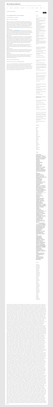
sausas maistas (10, 351)
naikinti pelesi (17, 357)
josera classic (27, 326)
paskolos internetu (43, 332)
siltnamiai (10, 332)
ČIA (18, 59)
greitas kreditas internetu (23, 333)
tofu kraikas (19, 342)
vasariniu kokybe (13, 366)
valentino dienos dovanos (40, 360)
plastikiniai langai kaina (38, 193)
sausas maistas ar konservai (31, 334)
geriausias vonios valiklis (9, 324)
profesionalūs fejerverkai (9, 352)
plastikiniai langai (44, 192)
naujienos (43, 343)
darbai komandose (39, 161)
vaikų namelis (37, 353)
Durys (36, 132)
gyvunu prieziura (42, 342)
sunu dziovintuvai (26, 341)
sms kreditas (36, 371)
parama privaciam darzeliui (15, 330)
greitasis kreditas (13, 333)
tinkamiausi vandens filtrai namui (20, 308)
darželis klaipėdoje (40, 361)
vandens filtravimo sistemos (24, 307)
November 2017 (38, 280)
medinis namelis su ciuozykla (24, 334)
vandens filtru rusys (42, 315)
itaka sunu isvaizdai (24, 344)
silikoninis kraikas (11, 342)
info (32, 382)
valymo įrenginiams (32, 358)
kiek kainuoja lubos (34, 331)
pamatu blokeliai (12, 66)
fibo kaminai (10, 65)
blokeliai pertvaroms (21, 64)
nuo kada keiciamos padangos (15, 337)
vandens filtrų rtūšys (31, 309)
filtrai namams (8, 308)
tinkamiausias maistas (30, 347)
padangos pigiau (42, 336)
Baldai (37, 129)
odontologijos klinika (21, 340)
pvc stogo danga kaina (27, 67)
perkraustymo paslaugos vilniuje (10, 340)
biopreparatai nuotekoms (34, 355)
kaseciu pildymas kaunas (26, 358)
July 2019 (37, 277)
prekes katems (30, 345)
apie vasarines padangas (19, 370)
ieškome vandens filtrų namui (42, 308)
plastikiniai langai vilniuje (38, 194)
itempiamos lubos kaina (22, 331)
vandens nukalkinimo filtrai (31, 312)
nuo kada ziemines (27, 328)
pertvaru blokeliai (26, 66)
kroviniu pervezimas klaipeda (26, 395)
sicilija (44, 371)
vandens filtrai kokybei (13, 308)
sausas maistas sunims (24, 342)
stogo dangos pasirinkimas (11, 69)
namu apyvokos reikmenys (32, 327)
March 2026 (37, 264)
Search (37, 11)
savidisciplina (39, 212)
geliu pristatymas (17, 360)
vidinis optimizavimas (32, 332)
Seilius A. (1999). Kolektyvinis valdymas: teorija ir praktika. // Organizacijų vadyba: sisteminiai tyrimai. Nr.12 (40, 217)
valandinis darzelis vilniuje (38, 340)
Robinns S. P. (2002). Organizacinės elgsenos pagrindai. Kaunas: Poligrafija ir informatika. (40, 199)
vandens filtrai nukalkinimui (38, 305)
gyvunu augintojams (11, 383)
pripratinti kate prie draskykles (17, 334)
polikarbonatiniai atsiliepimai (41, 346)
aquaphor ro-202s (29, 317)
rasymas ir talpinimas (40, 364)
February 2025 (38, 266)
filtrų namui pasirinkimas (31, 307)
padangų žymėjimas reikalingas (34, 324)
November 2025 (38, 265)
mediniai (26, 393)
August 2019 (37, 276)
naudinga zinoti (27, 366)
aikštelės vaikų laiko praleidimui (14, 322)
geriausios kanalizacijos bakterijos (38, 329)
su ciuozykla (24, 354)
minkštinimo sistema (23, 305)
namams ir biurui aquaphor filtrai (40, 316)
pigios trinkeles (10, 67)
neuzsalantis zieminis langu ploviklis (11, 336)
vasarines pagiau (18, 368)
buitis (36, 327)
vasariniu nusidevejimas (14, 369)
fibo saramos (13, 65)
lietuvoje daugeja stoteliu (27, 324)
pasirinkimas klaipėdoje (16, 402)
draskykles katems (11, 334)
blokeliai (17, 39)
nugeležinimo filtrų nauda (34, 311)
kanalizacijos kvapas (9, 349)
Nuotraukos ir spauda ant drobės (40, 62)
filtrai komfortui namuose (37, 307)
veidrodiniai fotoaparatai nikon (23, 372)
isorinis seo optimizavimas (13, 327)
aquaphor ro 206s (44, 318)
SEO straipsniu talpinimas (10, 304)
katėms (13, 343)
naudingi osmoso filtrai (11, 307)
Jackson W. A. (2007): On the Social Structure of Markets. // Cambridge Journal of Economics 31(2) (41, 178)
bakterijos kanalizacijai (9, 328)
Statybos (16, 63)
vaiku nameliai (21, 354)
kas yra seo (10, 320)
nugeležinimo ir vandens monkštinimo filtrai (23, 312)
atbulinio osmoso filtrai (14, 306)
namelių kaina (33, 393)
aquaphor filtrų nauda (10, 315)
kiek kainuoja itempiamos (29, 331)
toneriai (16, 358)
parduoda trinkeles (21, 66)
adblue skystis (44, 329)
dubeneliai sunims (21, 341)
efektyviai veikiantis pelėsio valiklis (12, 326)
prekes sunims (34, 345)
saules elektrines (38, 209)
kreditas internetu (35, 333)
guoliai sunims (17, 341)
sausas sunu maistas (39, 345)
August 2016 (37, 287)
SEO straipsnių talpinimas (13, 4)
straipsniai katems (20, 332)
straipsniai (10, 348)
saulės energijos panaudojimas (41, 211)
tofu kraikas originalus (11, 339)
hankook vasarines (32, 366)
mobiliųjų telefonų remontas (20, 323)
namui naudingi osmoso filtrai (38, 306)
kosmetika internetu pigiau (33, 360)
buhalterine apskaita (9, 330)
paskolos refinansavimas (40, 333)
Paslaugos (37, 138)
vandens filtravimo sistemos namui (28, 308)
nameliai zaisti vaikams (41, 357)
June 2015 (37, 294)
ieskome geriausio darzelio (32, 330)
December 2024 (38, 267)
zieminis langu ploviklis (18, 336)
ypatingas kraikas (12, 346)
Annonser (37, 127)
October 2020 (37, 274)
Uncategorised (38, 147)
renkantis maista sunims (31, 372)
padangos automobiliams (29, 363)
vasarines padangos (32, 336)
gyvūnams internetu (22, 351)
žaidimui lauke (12, 354)
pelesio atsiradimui (34, 370)
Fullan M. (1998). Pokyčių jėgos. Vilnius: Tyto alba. (41, 168)
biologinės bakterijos (41, 348)
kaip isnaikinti (40, 356)
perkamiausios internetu (28, 351)
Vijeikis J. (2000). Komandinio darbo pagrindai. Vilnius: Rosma (40, 241)
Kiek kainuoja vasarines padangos (18, 338)
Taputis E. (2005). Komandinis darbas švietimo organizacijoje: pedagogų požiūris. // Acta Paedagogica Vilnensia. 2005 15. (41, 230)
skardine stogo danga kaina (25, 68)
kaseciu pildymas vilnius (20, 358)
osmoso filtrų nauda (42, 304)
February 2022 (38, 270)
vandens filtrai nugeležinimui (40, 311)
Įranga (37, 135)
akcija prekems (16, 346)
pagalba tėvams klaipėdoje (26, 361)
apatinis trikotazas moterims (18, 401)
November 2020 (38, 273)
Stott (40, 224)
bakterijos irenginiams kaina (26, 396)
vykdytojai (42, 244)
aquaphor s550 (16, 318)
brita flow (19, 353)
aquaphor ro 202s (39, 318)
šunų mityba (38, 390)
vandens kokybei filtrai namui (16, 309)
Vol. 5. (37, 244)
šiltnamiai (8, 350)
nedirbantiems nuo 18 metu (31, 371)
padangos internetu (18, 335)
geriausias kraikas (34, 351)
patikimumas (24, 359)
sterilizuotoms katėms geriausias (28, 323)
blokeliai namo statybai (11, 64)
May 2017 (37, 282)
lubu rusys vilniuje (42, 331)
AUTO (36, 128)
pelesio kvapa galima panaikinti (22, 319)
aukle (40, 362)
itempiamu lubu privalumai (43, 330)
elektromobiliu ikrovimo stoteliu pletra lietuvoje (18, 324)
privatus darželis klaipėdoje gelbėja (33, 361)
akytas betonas (22, 63)
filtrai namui (26, 348)
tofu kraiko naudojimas (21, 343)
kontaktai (38, 343)
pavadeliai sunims (26, 345)
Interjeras (37, 134)
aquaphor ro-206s (43, 317)
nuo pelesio (38, 362)
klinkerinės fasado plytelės (19, 65)
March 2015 (37, 297)
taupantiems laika (33, 365)
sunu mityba (28, 344)
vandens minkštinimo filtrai (27, 311)
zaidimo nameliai (9, 398)
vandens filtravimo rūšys (28, 304)
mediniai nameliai (33, 353)
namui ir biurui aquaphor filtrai (31, 316)
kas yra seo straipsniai (39, 326)
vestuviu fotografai (9, 359)
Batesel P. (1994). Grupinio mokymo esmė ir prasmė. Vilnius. (41, 158)
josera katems (43, 340)
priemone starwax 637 (40, 355)
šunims (11, 343)
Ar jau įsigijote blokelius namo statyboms (15, 15)
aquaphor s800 (8, 316)
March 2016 (37, 288)
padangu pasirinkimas (31, 337)
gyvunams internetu (36, 344)
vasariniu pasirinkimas (41, 366)
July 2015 (37, 293)
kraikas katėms (18, 351)
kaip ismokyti (8, 346)
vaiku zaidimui (26, 329)
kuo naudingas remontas (24, 325)
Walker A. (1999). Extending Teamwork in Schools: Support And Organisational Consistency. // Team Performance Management (41, 252)
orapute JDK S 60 (28, 359)
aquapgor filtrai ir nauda (21, 315)
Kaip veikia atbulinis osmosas (39, 55)
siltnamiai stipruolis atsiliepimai (33, 328)
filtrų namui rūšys (17, 310)
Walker (44, 246)
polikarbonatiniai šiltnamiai (30, 346)
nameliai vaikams (9, 354)
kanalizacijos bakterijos (14, 349)
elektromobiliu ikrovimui (25, 339)
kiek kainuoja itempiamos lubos (15, 331)
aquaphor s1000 (26, 316)
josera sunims (8, 341)
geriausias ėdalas (40, 347)
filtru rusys (22, 352)
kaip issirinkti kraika (29, 350)
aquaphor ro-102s (17, 316)
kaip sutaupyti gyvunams (32, 342)
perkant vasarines (29, 369)
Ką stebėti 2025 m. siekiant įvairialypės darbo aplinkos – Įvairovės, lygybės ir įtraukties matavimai (40, 48)
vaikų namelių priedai (22, 398)
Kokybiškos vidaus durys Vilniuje (40, 79)
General (37, 133)
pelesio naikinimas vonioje (36, 356)
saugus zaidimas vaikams (15, 328)
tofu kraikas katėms (28, 353)
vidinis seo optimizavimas (19, 327)
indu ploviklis (38, 359)
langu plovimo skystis (23, 336)
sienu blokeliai (16, 68)
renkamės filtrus (25, 347)
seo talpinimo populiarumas (21, 364)
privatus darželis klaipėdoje (17, 362)
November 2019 (38, 275)
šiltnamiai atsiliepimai (9, 347)
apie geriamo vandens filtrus (24, 306)
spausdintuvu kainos (43, 358)
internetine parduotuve (9, 345)
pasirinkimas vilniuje (26, 330)
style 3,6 (16, 353)
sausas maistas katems (39, 341)
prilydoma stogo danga (21, 67)
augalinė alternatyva (30, 343)
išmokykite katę (42, 339)
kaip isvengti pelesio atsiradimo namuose (24, 321)
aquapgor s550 (21, 316)
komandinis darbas (39, 183)
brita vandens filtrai (39, 349)
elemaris (21, 353)
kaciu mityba (38, 339)
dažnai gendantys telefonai (41, 323)
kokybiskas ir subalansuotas (15, 345)
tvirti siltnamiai (35, 346)
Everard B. (39, 166)
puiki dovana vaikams (40, 321)
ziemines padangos (38, 336)
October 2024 (37, 268)
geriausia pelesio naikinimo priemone (41, 370)
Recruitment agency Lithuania (40, 354)
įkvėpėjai (38, 259)
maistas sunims (18, 350)
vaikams (38, 327)
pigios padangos (33, 335)
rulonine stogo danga (11, 68)
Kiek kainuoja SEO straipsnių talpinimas (41, 109)
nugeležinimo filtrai (16, 319)
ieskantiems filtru (23, 348)
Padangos (37, 137)
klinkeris (31, 356)
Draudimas (37, 131)
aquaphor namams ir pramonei (35, 314)
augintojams (43, 347)
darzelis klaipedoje (20, 361)
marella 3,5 (11, 353)
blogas (7, 348)
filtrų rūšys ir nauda (28, 305)
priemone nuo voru (28, 319)
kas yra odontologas (33, 352)
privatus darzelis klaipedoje (11, 363)
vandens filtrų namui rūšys (10, 309)
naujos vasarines (42, 365)
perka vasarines (36, 366)
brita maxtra (23, 392)
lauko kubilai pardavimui (34, 319)
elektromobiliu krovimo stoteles (34, 379)
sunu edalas (33, 340)
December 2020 (38, 272)
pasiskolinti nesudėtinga (38, 332)
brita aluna (44, 352)
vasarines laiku (24, 365)
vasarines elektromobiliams (10, 367)
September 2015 (38, 291)
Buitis (36, 130)
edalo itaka (20, 344)
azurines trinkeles (27, 63)
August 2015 (37, 292)
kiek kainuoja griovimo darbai (22, 357)
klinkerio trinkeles (28, 355)
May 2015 (37, 295)
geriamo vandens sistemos (42, 312)
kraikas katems (14, 352)
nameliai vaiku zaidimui (40, 394)
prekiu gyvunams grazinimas (18, 339)
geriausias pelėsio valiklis (9, 321)
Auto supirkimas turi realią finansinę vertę (41, 112)
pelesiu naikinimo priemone (12, 357)
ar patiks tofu (25, 343)
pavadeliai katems (21, 345)
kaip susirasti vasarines (43, 369)
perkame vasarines (13, 370)
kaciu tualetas (34, 341)
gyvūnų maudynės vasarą (42, 350)
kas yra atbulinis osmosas (31, 306)
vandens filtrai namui (43, 307)
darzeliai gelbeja (21, 330)
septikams (36, 358)
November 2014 (38, 299)
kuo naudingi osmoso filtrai (17, 307)
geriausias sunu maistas (23, 350)
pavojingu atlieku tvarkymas (16, 400)
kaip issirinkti (24, 346)
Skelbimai (14, 63)
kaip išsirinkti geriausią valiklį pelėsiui (33, 321)
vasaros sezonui (24, 369)
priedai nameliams (15, 393)
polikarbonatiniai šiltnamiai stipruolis (42, 328)
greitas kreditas (18, 333)
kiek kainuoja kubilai (35, 323)
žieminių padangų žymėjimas (21, 304)
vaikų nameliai (19, 393)
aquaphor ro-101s (13, 316)
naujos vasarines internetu (24, 368)
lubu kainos (38, 331)
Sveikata (37, 145)
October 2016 (37, 286)
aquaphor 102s (35, 318)
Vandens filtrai (38, 149)
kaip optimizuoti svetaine (25, 327)
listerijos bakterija (15, 329)
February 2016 (38, 289)
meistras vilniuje (16, 340)
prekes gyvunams (37, 342)
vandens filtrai (36, 312)
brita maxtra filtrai (39, 352)
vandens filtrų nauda (43, 305)
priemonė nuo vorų (40, 319)
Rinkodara (37, 140)
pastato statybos (16, 30)
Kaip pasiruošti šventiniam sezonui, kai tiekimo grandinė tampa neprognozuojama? (41, 24)
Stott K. (44, 224)
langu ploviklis (28, 336)
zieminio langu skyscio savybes (21, 329)
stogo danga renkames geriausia (26, 356)
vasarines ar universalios (34, 364)
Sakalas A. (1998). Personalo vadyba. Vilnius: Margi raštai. (41, 206)
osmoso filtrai (38, 304)
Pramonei (37, 139)
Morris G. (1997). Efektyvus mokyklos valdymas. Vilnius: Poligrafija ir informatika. (41, 188)
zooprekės (41, 351)
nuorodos (8, 344)
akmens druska (18, 372)
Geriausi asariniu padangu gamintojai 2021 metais (29, 338)
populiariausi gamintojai (25, 370)
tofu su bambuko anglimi (38, 338)
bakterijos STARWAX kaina (14, 356)
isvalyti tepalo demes (37, 334)
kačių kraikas (14, 351)
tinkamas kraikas (19, 352)
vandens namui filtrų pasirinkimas (24, 309)
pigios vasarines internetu (42, 368)
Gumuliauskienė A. (40, 171)
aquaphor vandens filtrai (26, 313)
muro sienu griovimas (13, 359)
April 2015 (37, 296)
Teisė (36, 146)
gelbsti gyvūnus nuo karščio (35, 350)
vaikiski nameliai (17, 354)
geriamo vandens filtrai (12, 314)
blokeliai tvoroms (27, 64)
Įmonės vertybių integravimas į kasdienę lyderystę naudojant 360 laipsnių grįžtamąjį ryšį (41, 21)
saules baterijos (38, 208)
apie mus (41, 343)
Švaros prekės (37, 144)
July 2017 (37, 281)
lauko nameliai (43, 353)
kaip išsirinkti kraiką (38, 391)
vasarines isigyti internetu (36, 368)
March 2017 (37, 283)
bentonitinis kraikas (15, 342)
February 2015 (38, 298)
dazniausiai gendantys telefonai (35, 322)
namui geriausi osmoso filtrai (41, 310)
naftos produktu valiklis (9, 372)
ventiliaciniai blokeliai (17, 69)
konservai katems (11, 382)
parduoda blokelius (16, 66)
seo (17, 359)
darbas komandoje (39, 164)
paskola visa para (26, 371)
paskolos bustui (30, 339)
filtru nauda (29, 348)
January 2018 (37, 279)
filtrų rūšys (11, 305)
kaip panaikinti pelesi (26, 397)
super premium (26, 340)
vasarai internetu (34, 369)
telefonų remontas (19, 320)
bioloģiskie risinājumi (31, 329)
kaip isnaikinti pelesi (14, 371)
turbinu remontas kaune (14, 332)
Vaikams (37, 148)
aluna (42, 352)
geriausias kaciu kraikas (28, 322)
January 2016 (37, 290)
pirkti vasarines (19, 367)
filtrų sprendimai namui (35, 308)
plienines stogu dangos (15, 67)
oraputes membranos (33, 359)
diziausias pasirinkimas (24, 367)
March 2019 (37, 278)
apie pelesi (30, 370)
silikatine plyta (19, 68)
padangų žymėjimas (15, 304)
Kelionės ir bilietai (38, 136)
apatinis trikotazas (22, 360)
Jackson (38, 173)
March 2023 (37, 269)
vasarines (20, 365)
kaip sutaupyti (31, 344)
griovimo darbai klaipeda (19, 355)
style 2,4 (14, 353)
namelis (30, 394)
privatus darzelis (37, 330)
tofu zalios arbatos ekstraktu (14, 379)
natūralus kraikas (14, 392)
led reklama (13, 347)
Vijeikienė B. (39, 238)
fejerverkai (19, 348)
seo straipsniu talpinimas (20, 313)
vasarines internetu (11, 365)
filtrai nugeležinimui (34, 304)
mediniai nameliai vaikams (18, 363)
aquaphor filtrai (32, 313)
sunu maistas (29, 340)
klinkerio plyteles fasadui (25, 65)
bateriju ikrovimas (20, 359)
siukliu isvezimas (24, 355)
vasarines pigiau (8, 366)
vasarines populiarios (22, 366)
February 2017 (38, 284)
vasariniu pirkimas (38, 365)
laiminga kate (24, 332)
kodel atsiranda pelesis (9, 329)
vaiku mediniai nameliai (34, 394)
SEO (36, 141)
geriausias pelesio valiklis (33, 326)
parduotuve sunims (41, 363)
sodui (36, 349)
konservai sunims (30, 341)
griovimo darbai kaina (12, 360)
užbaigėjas (39, 237)
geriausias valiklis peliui (37, 325)
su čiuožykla (27, 354)
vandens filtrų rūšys (22, 310)
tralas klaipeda (13, 355)
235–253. (38, 154)
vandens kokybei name (36, 309)
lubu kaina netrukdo (9, 331)
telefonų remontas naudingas (21, 322)
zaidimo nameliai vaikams (29, 357)
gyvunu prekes (27, 332)
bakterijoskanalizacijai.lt (14, 361)
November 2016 (38, 285)
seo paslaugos (42, 222)
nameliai (40, 353)
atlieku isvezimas (24, 363)
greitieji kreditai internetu (29, 333)
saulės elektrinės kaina (39, 210)
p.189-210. (39, 192)
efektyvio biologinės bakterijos (28, 349)
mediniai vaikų (29, 393)
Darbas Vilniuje (34, 354)
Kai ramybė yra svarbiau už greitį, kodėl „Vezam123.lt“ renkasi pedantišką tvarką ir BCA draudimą (41, 67)
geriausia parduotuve (41, 344)
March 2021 (37, 271)
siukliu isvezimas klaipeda (16, 395)
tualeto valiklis (39, 358)
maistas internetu (35, 347)
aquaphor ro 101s (31, 318)
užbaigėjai (39, 236)
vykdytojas (39, 246)
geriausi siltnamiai (21, 346)
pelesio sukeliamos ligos (20, 371)
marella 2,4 (8, 353)
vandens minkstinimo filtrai (10, 319)
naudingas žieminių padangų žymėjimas (15, 325)
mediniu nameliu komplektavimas (10, 358)
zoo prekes (24, 353)
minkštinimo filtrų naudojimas (16, 305)
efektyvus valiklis (20, 356)
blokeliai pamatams (16, 64)
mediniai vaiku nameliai (35, 357)
